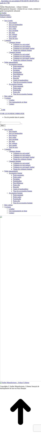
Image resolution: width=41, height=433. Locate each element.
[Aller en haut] (20, 432)
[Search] (21, 123)
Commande (19, 113)
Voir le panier (7, 113)
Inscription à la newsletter (10, 1)
